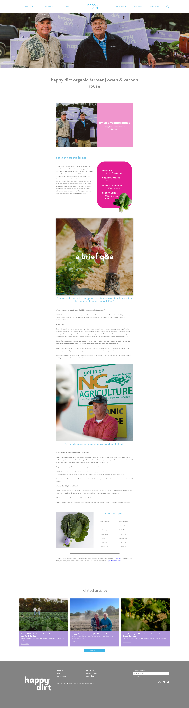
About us (60, 670)
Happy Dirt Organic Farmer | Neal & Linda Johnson (91, 634)
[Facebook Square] (164, 682)
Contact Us (138, 6)
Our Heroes (120, 6)
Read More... (25, 644)
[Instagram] (159, 682)
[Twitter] (168, 682)
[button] (168, 7)
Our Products (49, 6)
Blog (67, 6)
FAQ (58, 679)
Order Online (154, 6)
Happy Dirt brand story (114, 560)
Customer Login (91, 673)
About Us (28, 6)
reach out (118, 558)
